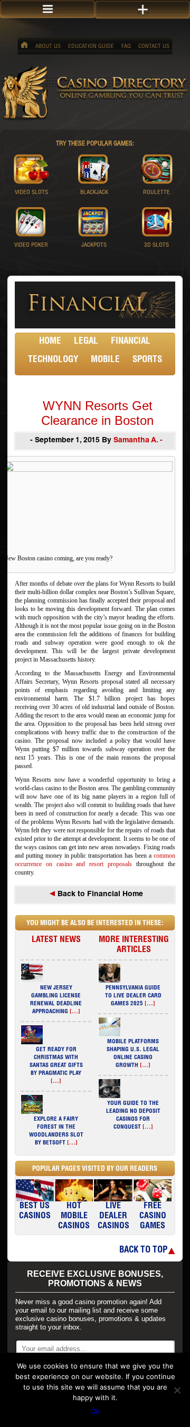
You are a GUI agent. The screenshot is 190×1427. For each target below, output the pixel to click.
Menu (47, 9)
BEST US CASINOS (35, 1211)
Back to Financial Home (99, 894)
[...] (75, 1012)
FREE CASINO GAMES (152, 1216)
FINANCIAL (130, 341)
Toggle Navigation (142, 10)
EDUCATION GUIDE (91, 47)
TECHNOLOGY (53, 360)
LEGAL (86, 341)
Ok (95, 1411)
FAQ (126, 47)
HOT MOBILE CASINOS (74, 1216)
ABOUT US (48, 47)
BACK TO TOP (143, 1250)
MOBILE (105, 360)
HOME (50, 341)
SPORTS (147, 360)
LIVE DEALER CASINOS (113, 1216)
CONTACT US (153, 47)
